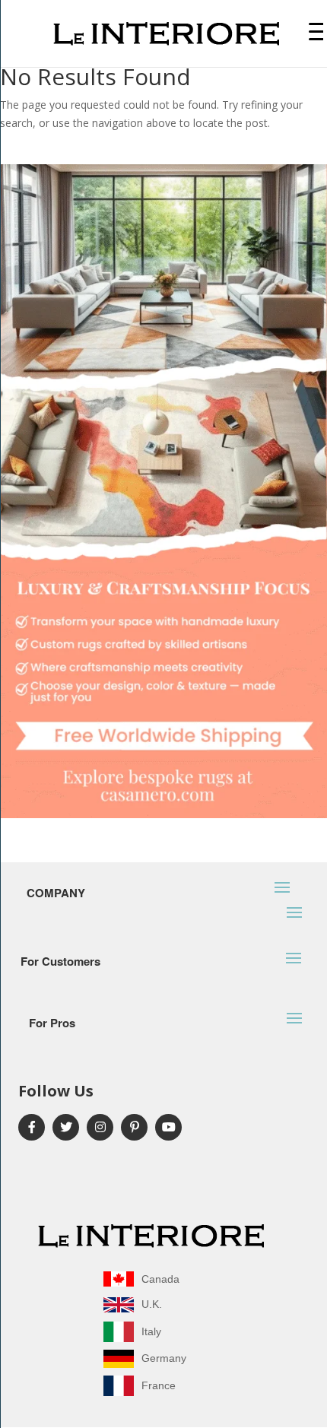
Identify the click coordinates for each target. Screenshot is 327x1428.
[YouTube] (168, 1127)
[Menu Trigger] (316, 30)
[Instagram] (100, 1127)
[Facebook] (31, 1127)
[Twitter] (65, 1127)
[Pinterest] (134, 1127)
